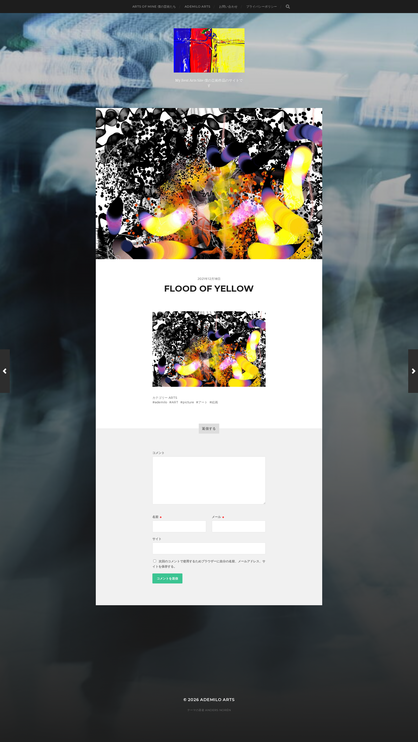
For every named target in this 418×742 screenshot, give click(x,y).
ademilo (161, 402)
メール (218, 517)
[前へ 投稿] (5, 371)
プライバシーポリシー (261, 6)
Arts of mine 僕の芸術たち (154, 6)
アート (202, 402)
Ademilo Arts (197, 6)
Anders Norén (218, 710)
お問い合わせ (228, 6)
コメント (158, 453)
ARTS (173, 398)
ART (175, 402)
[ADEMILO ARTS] (209, 50)
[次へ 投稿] (413, 371)
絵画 (215, 402)
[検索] (288, 7)
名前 (157, 517)
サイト (157, 539)
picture (188, 402)
